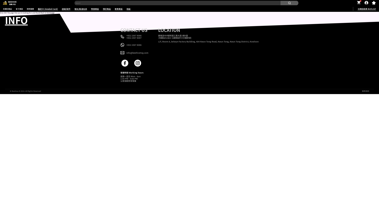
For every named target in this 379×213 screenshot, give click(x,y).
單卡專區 (19, 9)
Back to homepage (47, 13)
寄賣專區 (119, 8)
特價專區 (95, 8)
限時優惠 (30, 9)
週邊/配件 (66, 8)
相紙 (128, 8)
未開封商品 (7, 9)
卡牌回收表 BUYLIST (366, 8)
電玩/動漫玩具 (80, 8)
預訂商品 (107, 8)
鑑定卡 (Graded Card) (48, 8)
